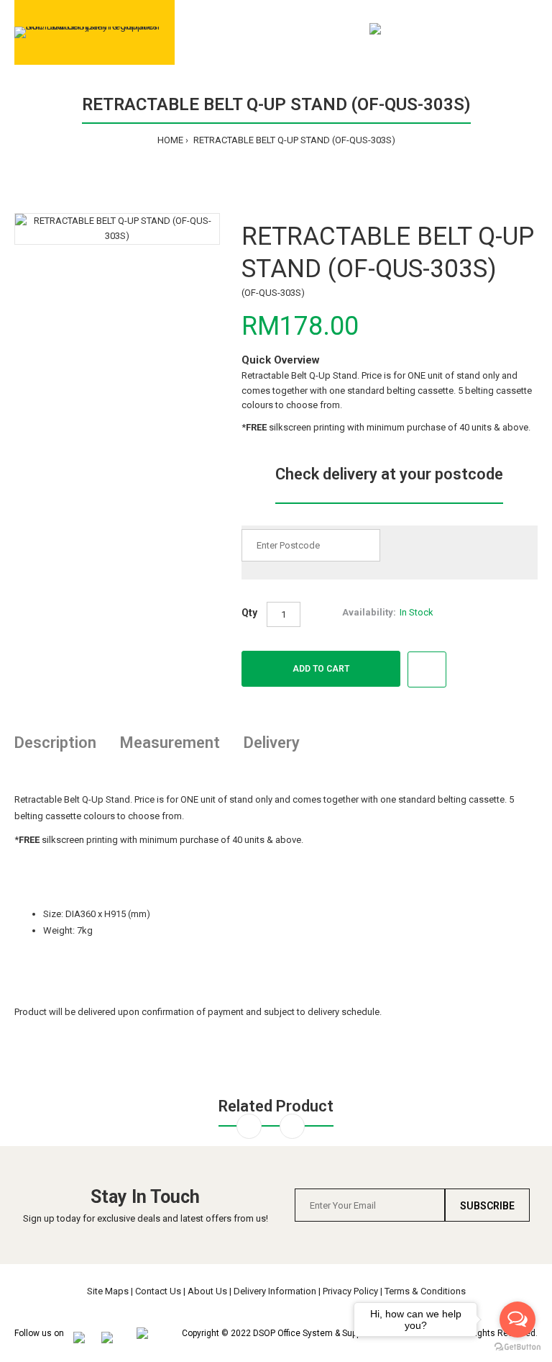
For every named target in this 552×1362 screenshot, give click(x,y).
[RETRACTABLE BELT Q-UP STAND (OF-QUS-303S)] (117, 229)
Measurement (170, 743)
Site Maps (108, 1291)
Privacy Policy (350, 1291)
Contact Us (158, 1291)
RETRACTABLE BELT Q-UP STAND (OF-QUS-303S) (293, 140)
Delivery (272, 743)
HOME (170, 140)
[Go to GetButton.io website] (517, 1347)
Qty (249, 612)
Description (55, 743)
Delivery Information (275, 1291)
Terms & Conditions (425, 1291)
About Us (207, 1291)
